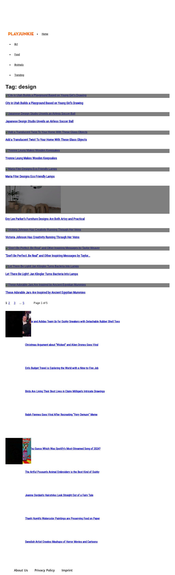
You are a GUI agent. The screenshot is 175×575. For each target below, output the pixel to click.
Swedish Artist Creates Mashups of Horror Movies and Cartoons (61, 541)
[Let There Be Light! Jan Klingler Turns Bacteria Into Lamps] (87, 267)
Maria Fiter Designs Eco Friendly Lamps (30, 176)
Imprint (67, 570)
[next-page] (30, 304)
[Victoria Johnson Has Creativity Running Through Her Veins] (87, 230)
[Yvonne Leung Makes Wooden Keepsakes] (87, 151)
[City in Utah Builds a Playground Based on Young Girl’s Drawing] (87, 96)
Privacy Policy (45, 570)
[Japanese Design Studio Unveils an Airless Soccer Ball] (87, 114)
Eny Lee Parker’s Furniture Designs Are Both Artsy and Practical (45, 219)
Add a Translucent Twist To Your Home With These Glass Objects (46, 140)
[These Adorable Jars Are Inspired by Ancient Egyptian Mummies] (87, 285)
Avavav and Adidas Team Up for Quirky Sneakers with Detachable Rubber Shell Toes (72, 321)
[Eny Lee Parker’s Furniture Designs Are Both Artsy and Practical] (87, 200)
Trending (19, 75)
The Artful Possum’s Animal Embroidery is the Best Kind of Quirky (62, 472)
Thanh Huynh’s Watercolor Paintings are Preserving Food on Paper (62, 518)
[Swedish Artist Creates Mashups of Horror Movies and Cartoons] (14, 451)
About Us (21, 570)
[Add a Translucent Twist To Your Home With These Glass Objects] (87, 133)
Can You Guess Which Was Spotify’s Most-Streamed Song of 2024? (62, 448)
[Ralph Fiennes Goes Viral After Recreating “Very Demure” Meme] (14, 324)
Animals (19, 64)
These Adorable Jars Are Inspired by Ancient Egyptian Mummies (45, 292)
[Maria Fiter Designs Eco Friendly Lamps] (87, 169)
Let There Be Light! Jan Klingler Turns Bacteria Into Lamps (41, 274)
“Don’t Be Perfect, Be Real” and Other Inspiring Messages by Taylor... (47, 256)
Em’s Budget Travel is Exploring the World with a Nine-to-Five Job (61, 368)
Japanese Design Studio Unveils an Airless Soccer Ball (39, 121)
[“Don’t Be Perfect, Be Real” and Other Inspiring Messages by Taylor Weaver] (87, 248)
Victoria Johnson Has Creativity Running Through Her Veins (42, 237)
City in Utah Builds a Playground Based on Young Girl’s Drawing (44, 103)
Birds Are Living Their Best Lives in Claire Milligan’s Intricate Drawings (65, 391)
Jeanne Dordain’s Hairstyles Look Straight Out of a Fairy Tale (59, 495)
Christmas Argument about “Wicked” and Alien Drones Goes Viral (61, 344)
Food (17, 54)
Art (16, 44)
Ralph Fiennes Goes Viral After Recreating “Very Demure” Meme (61, 414)
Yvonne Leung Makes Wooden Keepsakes (31, 158)
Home (45, 34)
